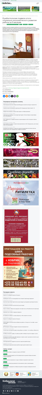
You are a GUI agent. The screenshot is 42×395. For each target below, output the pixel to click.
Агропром (10, 106)
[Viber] (14, 96)
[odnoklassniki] (16, 391)
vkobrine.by (11, 88)
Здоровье (10, 103)
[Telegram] (9, 96)
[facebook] (4, 391)
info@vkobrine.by (18, 388)
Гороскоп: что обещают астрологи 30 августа (11, 295)
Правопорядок (11, 328)
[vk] (12, 391)
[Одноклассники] (6, 96)
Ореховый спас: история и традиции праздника (12, 312)
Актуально (10, 293)
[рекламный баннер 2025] (21, 8)
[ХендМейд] (21, 163)
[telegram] (8, 391)
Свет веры (10, 310)
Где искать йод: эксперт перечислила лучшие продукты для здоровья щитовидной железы (20, 301)
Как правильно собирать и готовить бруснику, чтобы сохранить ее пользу (17, 315)
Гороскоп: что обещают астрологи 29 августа (11, 318)
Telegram (15, 88)
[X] (12, 96)
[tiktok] (10, 391)
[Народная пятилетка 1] (21, 192)
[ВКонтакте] (4, 96)
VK (27, 88)
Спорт (10, 297)
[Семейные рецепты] (21, 173)
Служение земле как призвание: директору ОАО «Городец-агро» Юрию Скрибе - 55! (19, 108)
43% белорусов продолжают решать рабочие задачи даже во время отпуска (17, 344)
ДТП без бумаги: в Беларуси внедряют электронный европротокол (15, 326)
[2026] (21, 139)
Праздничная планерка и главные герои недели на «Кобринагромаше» (16, 111)
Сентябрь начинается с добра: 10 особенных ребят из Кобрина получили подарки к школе (20, 333)
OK (28, 88)
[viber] (6, 391)
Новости (8, 15)
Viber (25, 88)
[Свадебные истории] (21, 152)
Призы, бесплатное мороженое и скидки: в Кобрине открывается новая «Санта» (18, 359)
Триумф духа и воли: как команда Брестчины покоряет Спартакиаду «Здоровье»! (18, 298)
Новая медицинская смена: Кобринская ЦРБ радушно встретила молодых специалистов (20, 104)
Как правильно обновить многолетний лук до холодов (13, 305)
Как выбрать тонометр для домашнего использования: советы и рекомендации (18, 363)
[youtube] (18, 391)
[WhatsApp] (17, 96)
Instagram (19, 88)
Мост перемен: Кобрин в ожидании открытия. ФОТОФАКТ (14, 352)
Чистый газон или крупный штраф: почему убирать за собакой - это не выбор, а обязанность (21, 330)
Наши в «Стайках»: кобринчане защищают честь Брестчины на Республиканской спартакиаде (21, 308)
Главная (5, 15)
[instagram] (14, 391)
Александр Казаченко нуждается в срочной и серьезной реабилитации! (16, 341)
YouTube (22, 88)
